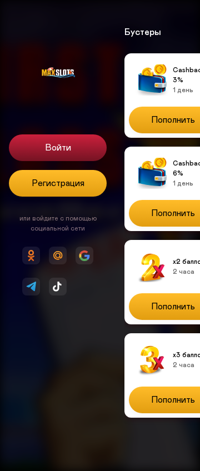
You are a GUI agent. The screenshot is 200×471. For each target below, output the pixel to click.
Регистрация (58, 183)
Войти (58, 147)
